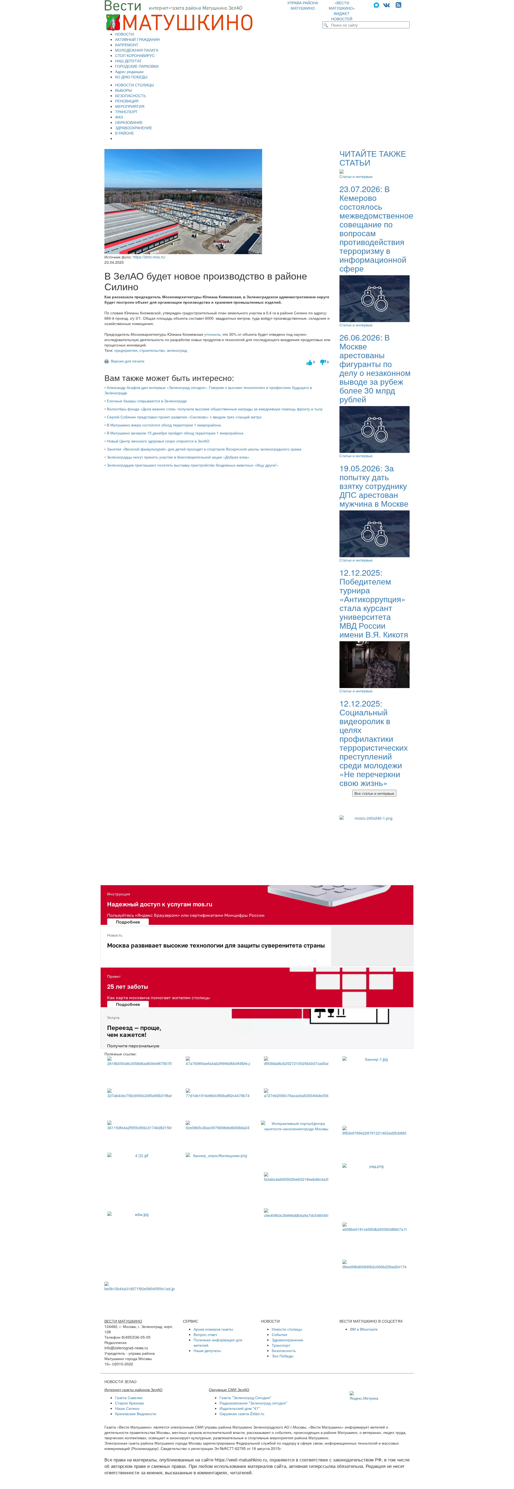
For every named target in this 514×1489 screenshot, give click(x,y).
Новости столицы (287, 1329)
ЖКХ (119, 117)
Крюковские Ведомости (135, 1413)
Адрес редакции (129, 71)
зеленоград (177, 350)
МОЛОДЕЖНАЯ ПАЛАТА (136, 50)
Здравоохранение (287, 1339)
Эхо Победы (282, 1355)
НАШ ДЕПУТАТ (128, 60)
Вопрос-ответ (205, 1334)
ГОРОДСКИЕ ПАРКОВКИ (136, 66)
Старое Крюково (129, 1403)
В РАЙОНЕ (124, 133)
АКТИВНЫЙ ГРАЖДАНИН (137, 39)
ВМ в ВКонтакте (364, 1329)
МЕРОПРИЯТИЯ (129, 106)
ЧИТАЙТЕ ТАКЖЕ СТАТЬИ (372, 158)
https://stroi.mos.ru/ (149, 256)
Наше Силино (127, 1408)
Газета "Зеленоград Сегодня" (245, 1397)
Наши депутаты (207, 1350)
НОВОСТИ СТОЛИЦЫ (134, 84)
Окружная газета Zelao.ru (242, 1413)
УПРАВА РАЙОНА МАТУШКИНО (302, 5)
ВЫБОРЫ (123, 90)
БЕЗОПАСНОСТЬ (130, 95)
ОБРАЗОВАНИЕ (129, 122)
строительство (152, 350)
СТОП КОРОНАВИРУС (135, 55)
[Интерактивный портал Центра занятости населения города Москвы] (296, 1144)
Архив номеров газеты (213, 1329)
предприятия (125, 350)
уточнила (212, 334)
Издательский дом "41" (240, 1408)
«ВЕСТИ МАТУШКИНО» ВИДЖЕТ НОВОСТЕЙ (342, 10)
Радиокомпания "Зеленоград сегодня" (253, 1403)
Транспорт (281, 1345)
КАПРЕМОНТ (126, 44)
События (279, 1334)
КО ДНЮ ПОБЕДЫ (131, 76)
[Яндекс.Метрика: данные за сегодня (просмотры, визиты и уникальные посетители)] (364, 1396)
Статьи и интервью (356, 176)
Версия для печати (126, 361)
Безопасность (284, 1350)
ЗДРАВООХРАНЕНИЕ (133, 127)
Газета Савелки (128, 1397)
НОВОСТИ (124, 34)
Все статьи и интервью (374, 793)
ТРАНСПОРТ (126, 111)
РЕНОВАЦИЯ (126, 101)
